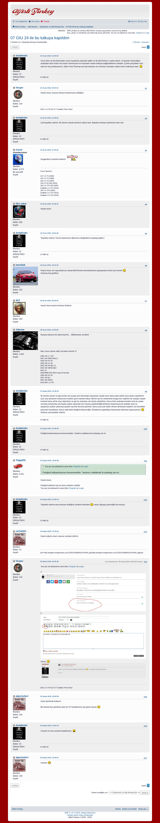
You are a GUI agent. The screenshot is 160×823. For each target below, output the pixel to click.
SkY (18, 300)
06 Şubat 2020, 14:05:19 (49, 725)
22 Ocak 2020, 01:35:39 (49, 56)
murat (19, 149)
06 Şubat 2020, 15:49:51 (49, 757)
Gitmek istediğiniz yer (99, 792)
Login (147, 33)
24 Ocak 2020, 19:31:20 (49, 265)
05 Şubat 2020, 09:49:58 (49, 696)
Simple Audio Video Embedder (80, 815)
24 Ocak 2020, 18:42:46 (49, 233)
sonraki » (145, 42)
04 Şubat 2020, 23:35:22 (49, 531)
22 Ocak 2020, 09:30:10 (49, 88)
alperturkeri (22, 696)
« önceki (136, 42)
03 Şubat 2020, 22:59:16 (49, 499)
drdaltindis (22, 55)
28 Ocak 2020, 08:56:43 (49, 300)
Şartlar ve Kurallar (129, 809)
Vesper (19, 87)
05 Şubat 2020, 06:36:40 (49, 561)
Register (139, 33)
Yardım (118, 809)
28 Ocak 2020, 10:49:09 (49, 330)
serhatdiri (21, 531)
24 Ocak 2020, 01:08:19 (49, 204)
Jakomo (20, 329)
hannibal (20, 265)
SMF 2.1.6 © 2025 (72, 813)
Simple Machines (88, 813)
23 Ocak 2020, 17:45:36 (49, 150)
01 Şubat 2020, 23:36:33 (49, 391)
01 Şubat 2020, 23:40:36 (49, 428)
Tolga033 (20, 460)
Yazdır (15, 47)
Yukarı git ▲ (143, 809)
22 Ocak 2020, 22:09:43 (49, 118)
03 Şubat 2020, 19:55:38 (49, 460)
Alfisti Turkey (17, 809)
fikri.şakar (21, 203)
